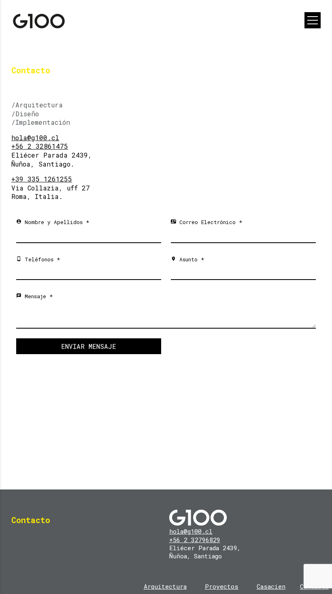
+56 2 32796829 (194, 540)
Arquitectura (165, 586)
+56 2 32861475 (39, 146)
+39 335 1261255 (41, 179)
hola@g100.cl (35, 137)
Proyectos (221, 586)
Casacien (271, 586)
